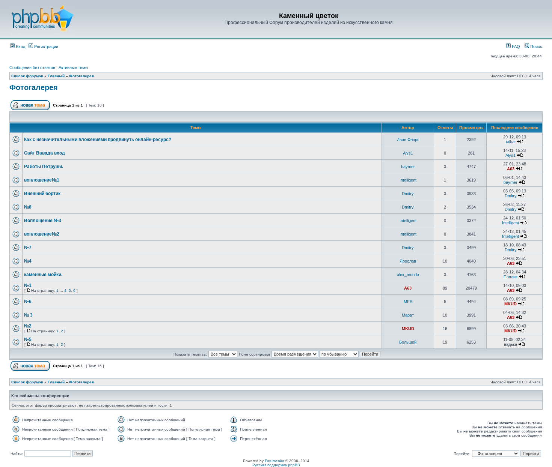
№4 (28, 261)
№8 (28, 207)
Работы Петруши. (43, 166)
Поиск (535, 46)
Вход (20, 46)
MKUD (510, 304)
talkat (511, 142)
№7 (28, 247)
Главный (56, 76)
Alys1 (408, 153)
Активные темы (73, 67)
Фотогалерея (81, 76)
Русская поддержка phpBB (276, 465)
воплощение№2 (41, 234)
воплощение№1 (41, 180)
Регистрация (45, 46)
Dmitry (408, 193)
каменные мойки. (43, 274)
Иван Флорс (408, 139)
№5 (28, 339)
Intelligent (408, 180)
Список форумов (27, 76)
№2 (28, 326)
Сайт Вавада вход (44, 153)
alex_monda (408, 274)
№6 (28, 301)
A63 (510, 169)
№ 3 (28, 315)
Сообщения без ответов (32, 67)
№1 (28, 285)
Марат (408, 315)
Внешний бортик (42, 193)
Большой (407, 342)
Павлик (510, 277)
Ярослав (408, 261)
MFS (408, 301)
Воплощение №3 (42, 220)
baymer (408, 166)
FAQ (515, 46)
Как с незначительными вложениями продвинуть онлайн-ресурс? (97, 139)
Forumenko (274, 461)
